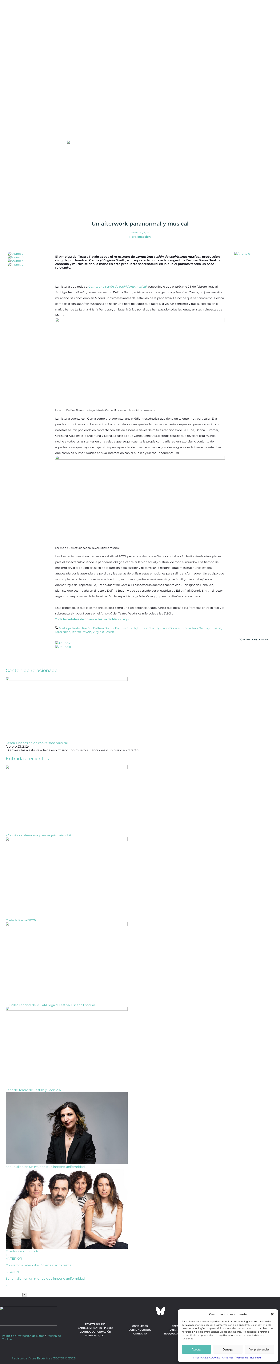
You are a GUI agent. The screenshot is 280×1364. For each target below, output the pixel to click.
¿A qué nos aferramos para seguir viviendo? (38, 835)
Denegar (228, 1349)
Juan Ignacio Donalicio (166, 628)
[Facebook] (119, 1311)
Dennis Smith (125, 628)
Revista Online (95, 1324)
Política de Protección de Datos (23, 1336)
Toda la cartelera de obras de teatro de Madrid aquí (92, 619)
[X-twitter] (129, 1311)
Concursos (140, 1326)
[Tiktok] (150, 1311)
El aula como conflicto (22, 1251)
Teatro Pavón (81, 632)
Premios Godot (95, 1335)
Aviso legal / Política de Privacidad (241, 1357)
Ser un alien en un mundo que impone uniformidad (45, 1167)
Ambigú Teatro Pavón (75, 628)
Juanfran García (196, 628)
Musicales (62, 632)
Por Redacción (140, 236)
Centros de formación (95, 1331)
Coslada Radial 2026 (21, 920)
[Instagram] (140, 1311)
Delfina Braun (103, 628)
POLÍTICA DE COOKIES (206, 1357)
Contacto (140, 1333)
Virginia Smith (103, 632)
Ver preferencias (259, 1349)
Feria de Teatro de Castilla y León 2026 (34, 1090)
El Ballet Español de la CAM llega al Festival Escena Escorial (50, 1005)
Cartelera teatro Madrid (95, 1327)
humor (142, 628)
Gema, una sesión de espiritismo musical (37, 743)
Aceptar (196, 1349)
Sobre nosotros (140, 1329)
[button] (272, 1314)
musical (215, 628)
